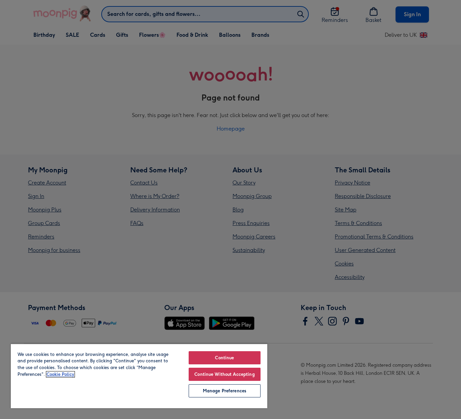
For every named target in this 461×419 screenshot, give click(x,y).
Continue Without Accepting (224, 374)
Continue (224, 357)
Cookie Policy (60, 374)
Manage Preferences (224, 390)
